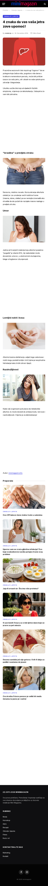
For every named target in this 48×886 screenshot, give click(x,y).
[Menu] (3, 3)
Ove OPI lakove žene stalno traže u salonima (22, 515)
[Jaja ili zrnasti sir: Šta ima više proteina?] (24, 570)
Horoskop (6, 820)
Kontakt (5, 856)
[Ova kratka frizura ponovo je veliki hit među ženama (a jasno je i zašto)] (24, 678)
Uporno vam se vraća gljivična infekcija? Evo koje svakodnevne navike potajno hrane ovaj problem (23, 551)
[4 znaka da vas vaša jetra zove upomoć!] (24, 51)
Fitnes (5, 835)
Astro (5, 824)
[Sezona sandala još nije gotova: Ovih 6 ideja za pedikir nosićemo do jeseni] (24, 641)
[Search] (44, 3)
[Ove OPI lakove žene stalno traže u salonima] (24, 497)
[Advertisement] (24, 123)
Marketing (6, 853)
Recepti (5, 827)
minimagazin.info (15, 473)
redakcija (8, 33)
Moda (5, 817)
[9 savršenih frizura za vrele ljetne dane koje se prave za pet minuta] (24, 605)
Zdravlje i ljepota (11, 16)
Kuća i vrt (6, 838)
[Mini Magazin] (24, 4)
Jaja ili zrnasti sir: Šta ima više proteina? (21, 588)
